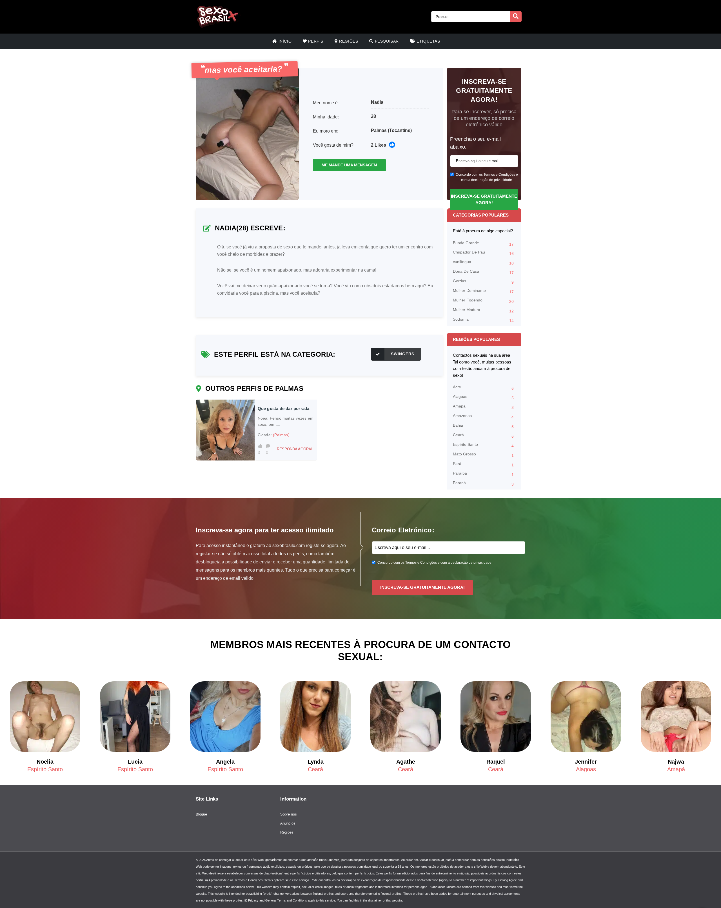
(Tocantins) (400, 130)
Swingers (402, 354)
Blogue (201, 814)
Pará (483, 464)
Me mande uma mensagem (349, 165)
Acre (483, 388)
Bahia (483, 426)
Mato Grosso (483, 455)
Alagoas (483, 397)
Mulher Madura (483, 310)
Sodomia (483, 320)
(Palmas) (281, 435)
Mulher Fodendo (483, 301)
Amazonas (483, 416)
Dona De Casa (483, 272)
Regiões (348, 41)
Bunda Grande (483, 243)
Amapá (483, 407)
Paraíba (483, 474)
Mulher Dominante (483, 291)
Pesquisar (386, 41)
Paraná (483, 483)
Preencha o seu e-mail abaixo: (475, 143)
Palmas (379, 130)
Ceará (483, 435)
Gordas (483, 282)
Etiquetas (427, 41)
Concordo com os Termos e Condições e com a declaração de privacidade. (487, 177)
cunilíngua (483, 262)
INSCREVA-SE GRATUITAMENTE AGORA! (484, 199)
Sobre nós (288, 814)
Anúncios (287, 823)
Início (284, 41)
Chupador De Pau (483, 253)
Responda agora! (294, 449)
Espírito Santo (483, 445)
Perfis (315, 41)
